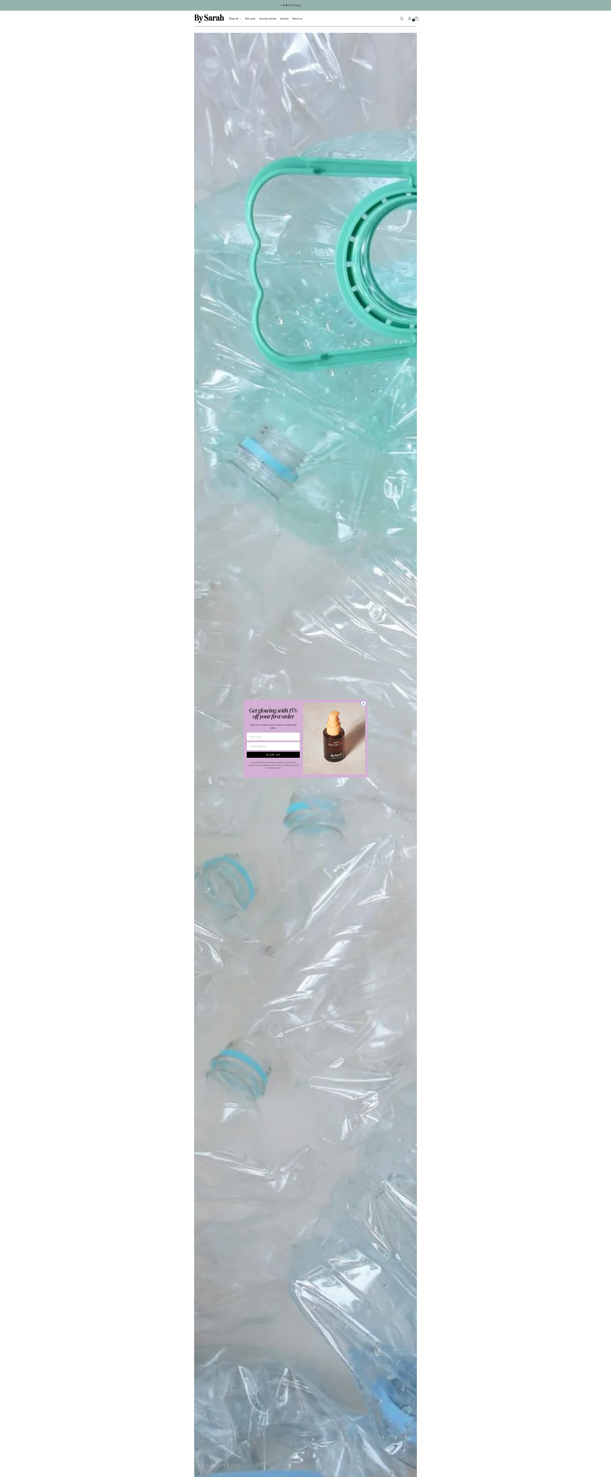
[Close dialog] (363, 703)
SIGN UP (273, 754)
